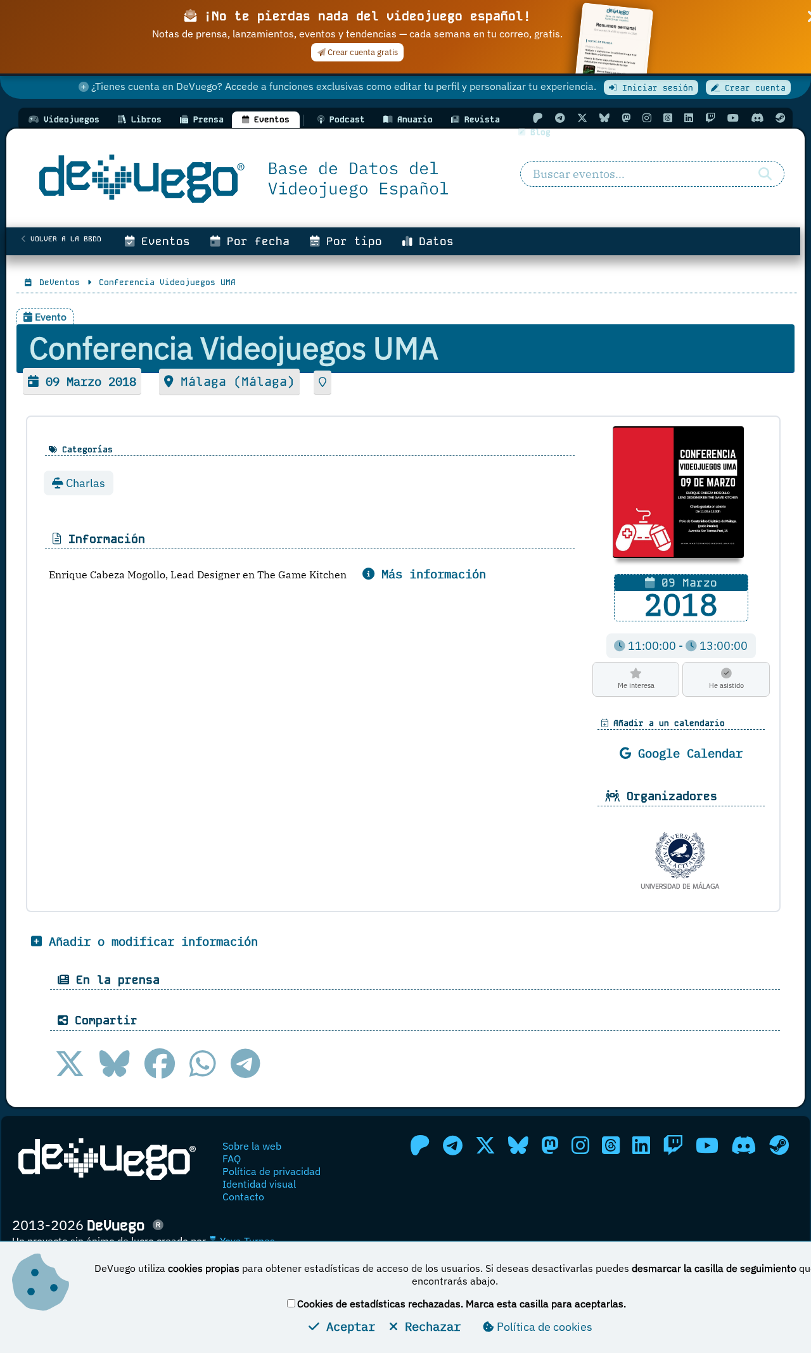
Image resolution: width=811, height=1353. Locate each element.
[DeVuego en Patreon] (538, 117)
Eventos (162, 241)
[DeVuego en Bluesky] (604, 117)
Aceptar (347, 1326)
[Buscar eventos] (765, 174)
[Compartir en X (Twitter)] (69, 1063)
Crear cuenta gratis (362, 52)
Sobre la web (251, 1146)
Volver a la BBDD (63, 238)
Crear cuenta (753, 87)
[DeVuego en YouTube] (733, 117)
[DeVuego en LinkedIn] (688, 117)
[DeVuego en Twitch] (710, 117)
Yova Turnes (246, 1241)
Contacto (243, 1196)
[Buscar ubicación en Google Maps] (322, 383)
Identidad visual (259, 1184)
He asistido (726, 685)
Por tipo (350, 241)
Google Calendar (687, 753)
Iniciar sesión (655, 87)
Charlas (84, 483)
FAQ (231, 1158)
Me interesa (636, 685)
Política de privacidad (271, 1171)
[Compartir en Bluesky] (114, 1063)
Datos (433, 241)
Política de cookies (543, 1326)
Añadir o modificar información (150, 941)
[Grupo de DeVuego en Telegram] (560, 117)
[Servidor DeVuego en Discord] (757, 117)
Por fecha (255, 241)
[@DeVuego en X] (582, 117)
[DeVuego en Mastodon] (625, 117)
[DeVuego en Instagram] (646, 117)
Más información (430, 573)
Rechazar (429, 1326)
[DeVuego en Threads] (667, 117)
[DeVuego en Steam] (780, 117)
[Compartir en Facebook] (159, 1063)
